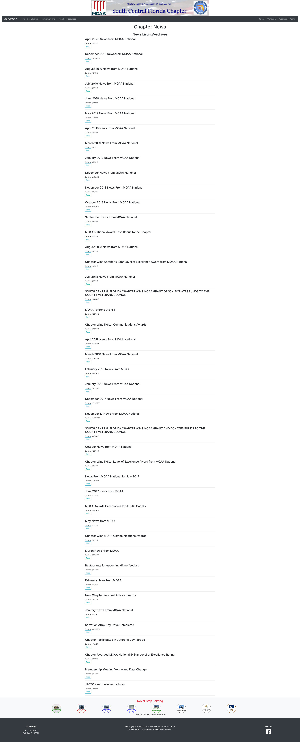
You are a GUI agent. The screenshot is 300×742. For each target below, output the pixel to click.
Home (22, 19)
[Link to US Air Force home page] (131, 708)
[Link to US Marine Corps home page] (81, 708)
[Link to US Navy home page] (106, 708)
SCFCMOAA (10, 18)
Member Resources (67, 19)
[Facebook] (268, 733)
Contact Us (272, 19)
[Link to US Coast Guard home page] (156, 708)
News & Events (49, 19)
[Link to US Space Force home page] (181, 708)
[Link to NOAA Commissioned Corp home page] (231, 708)
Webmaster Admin (287, 19)
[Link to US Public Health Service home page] (206, 708)
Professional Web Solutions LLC (158, 729)
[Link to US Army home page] (56, 708)
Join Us (262, 19)
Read (88, 46)
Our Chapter (33, 19)
